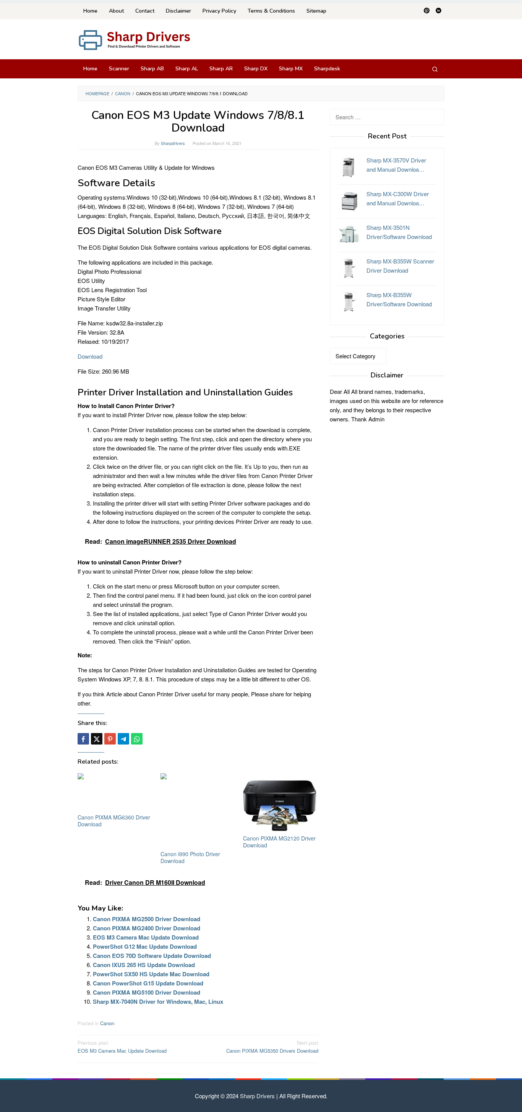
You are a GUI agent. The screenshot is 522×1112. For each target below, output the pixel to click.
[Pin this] (110, 739)
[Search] (434, 68)
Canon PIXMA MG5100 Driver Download (146, 992)
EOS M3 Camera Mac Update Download (146, 937)
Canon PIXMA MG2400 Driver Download (146, 928)
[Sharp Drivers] (135, 39)
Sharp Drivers (257, 1096)
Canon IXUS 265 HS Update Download (144, 965)
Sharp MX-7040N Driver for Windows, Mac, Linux (158, 1001)
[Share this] (83, 739)
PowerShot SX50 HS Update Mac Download (151, 974)
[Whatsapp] (137, 739)
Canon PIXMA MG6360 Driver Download (114, 820)
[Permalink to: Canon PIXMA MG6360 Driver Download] (115, 792)
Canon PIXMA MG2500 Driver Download (146, 919)
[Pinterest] (427, 11)
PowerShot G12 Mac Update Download (145, 946)
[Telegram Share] (123, 739)
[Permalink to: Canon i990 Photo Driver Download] (198, 811)
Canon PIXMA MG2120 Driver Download (279, 841)
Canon (107, 1023)
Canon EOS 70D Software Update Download (152, 955)
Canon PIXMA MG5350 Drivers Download (272, 1046)
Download (90, 356)
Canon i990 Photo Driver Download (190, 857)
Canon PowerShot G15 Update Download (148, 983)
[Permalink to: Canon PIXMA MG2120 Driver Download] (280, 803)
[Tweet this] (96, 739)
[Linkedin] (438, 11)
